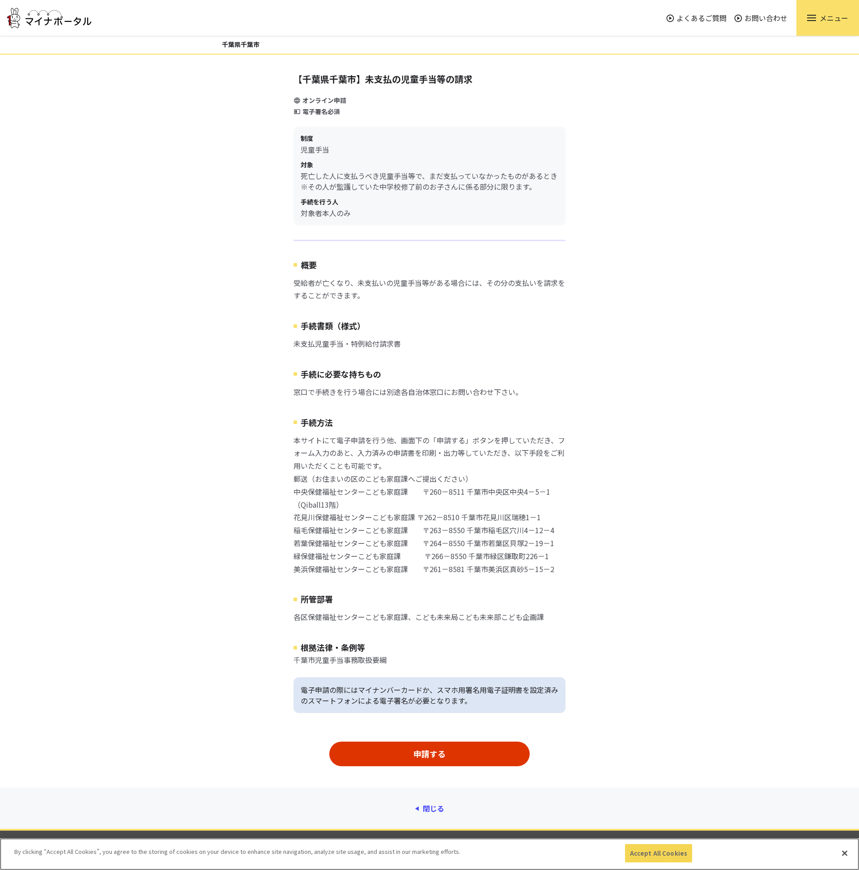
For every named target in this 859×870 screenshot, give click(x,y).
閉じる (433, 808)
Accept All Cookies (658, 853)
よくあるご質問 (701, 18)
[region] (429, 854)
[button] (827, 18)
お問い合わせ (765, 18)
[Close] (845, 853)
